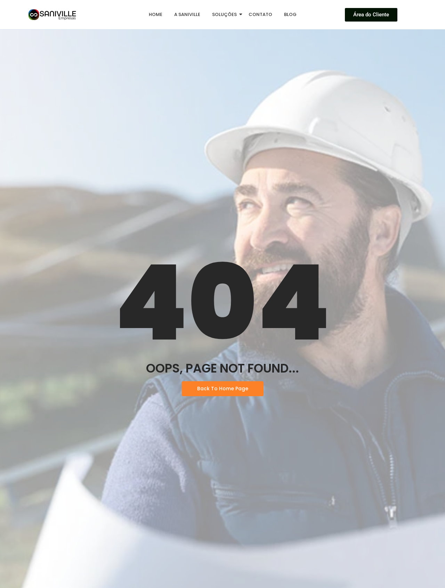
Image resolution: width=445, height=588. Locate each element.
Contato (260, 14)
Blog (290, 14)
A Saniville (187, 14)
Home (155, 14)
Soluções (224, 14)
